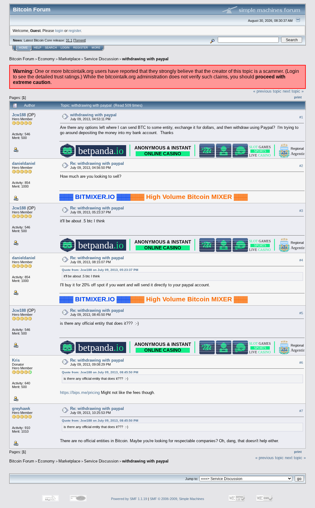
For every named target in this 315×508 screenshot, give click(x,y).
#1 (301, 117)
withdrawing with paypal (145, 59)
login (59, 31)
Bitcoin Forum (21, 59)
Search (51, 47)
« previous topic (267, 91)
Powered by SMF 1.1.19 (129, 499)
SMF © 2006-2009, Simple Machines (177, 499)
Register (80, 47)
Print (298, 97)
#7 (301, 411)
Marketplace (69, 59)
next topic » (293, 91)
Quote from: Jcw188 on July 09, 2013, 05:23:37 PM (100, 270)
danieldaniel (23, 163)
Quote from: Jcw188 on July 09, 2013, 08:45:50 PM (100, 372)
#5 (301, 313)
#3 (301, 210)
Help (37, 47)
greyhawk (21, 408)
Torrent (79, 40)
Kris (16, 360)
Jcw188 (19, 115)
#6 (301, 362)
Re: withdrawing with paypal (97, 163)
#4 (301, 260)
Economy (46, 59)
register (75, 31)
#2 (301, 166)
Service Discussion (101, 59)
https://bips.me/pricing (80, 392)
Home (23, 47)
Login (65, 47)
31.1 (69, 40)
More (96, 47)
